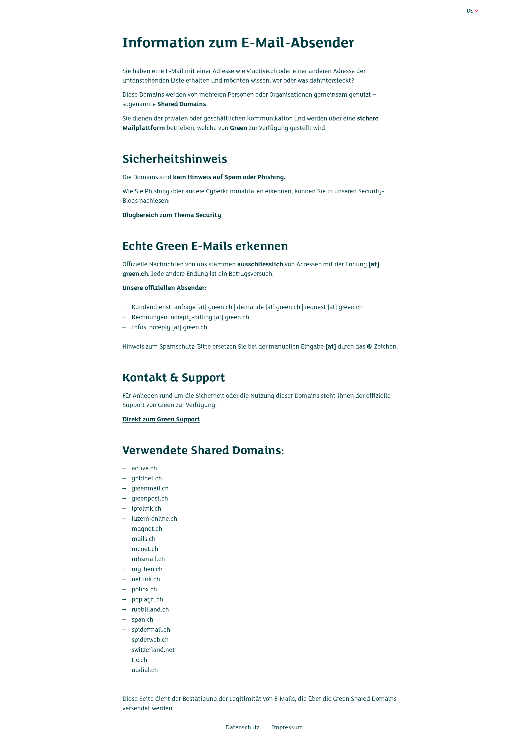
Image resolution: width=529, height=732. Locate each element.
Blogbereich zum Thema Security (171, 215)
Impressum (287, 728)
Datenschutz (242, 728)
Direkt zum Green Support (161, 419)
